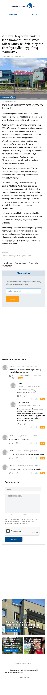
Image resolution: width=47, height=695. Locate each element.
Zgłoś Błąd (13, 14)
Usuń (21, 378)
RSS (21, 677)
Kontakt (35, 14)
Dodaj (12, 299)
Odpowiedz (37, 376)
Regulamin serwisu (16, 670)
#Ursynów (7, 265)
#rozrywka (33, 263)
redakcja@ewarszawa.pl (23, 663)
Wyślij (13, 539)
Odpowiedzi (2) (25, 376)
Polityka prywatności (31, 670)
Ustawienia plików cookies (14, 672)
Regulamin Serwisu (20, 523)
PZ (8, 253)
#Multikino (7, 263)
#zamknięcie (20, 263)
